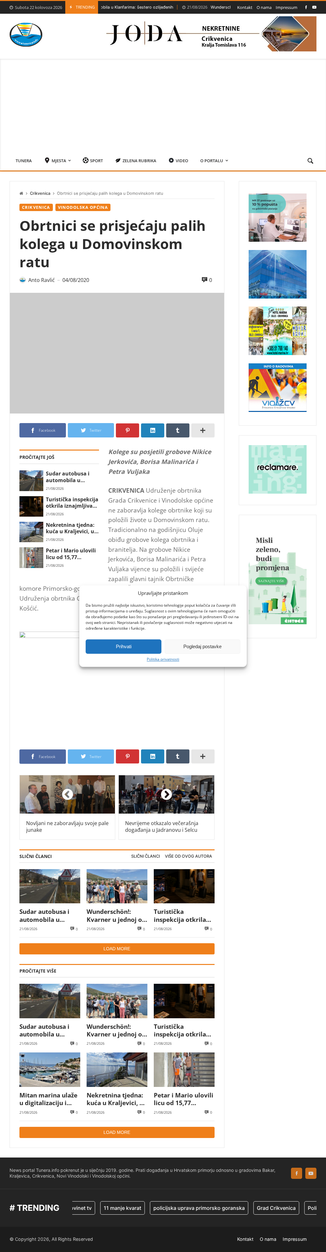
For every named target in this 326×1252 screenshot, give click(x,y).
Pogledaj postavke (202, 646)
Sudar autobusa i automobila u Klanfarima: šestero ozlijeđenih (71, 476)
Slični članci (145, 856)
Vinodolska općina (83, 207)
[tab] (145, 856)
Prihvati (123, 646)
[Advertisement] (163, 103)
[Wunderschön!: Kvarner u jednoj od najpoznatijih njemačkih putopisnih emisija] (117, 886)
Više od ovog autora (188, 856)
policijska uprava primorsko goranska (180, 1208)
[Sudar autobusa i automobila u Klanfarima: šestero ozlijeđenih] (31, 480)
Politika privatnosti (163, 659)
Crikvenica (40, 193)
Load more (116, 948)
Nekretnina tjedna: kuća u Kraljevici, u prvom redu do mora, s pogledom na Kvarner (70, 528)
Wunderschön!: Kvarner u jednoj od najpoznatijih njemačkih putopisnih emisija (116, 915)
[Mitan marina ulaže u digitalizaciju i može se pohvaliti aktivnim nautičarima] (49, 1069)
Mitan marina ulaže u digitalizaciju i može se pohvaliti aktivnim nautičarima (48, 1099)
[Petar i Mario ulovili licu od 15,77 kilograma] (31, 557)
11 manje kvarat (103, 1208)
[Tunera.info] (26, 35)
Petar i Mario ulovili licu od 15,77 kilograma (71, 553)
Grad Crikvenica (257, 1208)
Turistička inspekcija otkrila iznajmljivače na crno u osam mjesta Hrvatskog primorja (72, 502)
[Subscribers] (314, 7)
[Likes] (306, 7)
